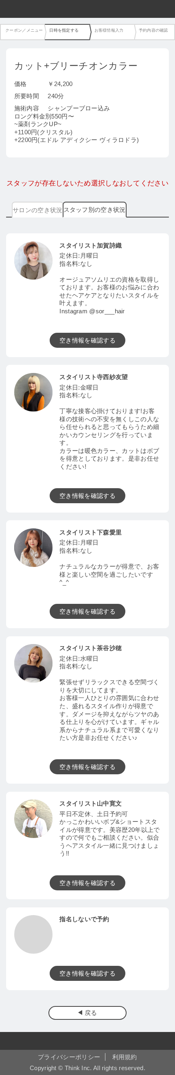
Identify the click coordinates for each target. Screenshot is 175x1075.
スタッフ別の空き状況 (94, 209)
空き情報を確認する (87, 340)
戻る (91, 1012)
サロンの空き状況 (37, 210)
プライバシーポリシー (69, 1056)
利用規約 (124, 1056)
